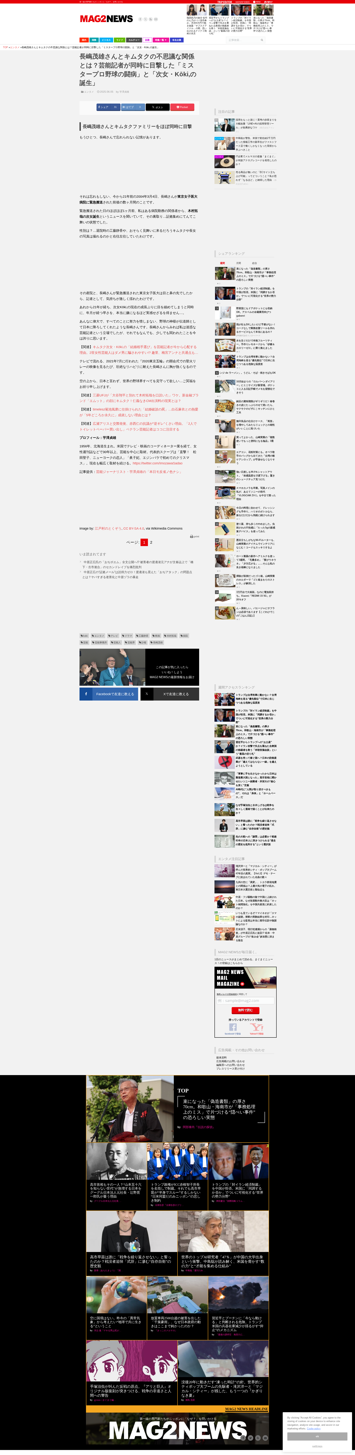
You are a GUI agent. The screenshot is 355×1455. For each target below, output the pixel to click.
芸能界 (131, 642)
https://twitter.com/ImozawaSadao (157, 463)
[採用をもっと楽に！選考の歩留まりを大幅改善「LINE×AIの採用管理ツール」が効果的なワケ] (225, 130)
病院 (185, 635)
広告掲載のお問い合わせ (230, 1061)
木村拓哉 (171, 635)
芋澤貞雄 (124, 91)
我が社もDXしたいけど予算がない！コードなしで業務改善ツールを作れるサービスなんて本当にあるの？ (256, 328)
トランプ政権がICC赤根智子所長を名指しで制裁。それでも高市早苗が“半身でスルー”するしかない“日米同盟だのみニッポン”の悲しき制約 (176, 1192)
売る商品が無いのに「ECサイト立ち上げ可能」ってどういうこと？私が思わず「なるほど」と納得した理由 (256, 176)
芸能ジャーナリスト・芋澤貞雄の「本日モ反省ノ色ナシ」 (139, 472)
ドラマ (128, 635)
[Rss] (150, 19)
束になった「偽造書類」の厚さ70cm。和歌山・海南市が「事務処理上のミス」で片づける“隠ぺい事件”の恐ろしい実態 (263, 24)
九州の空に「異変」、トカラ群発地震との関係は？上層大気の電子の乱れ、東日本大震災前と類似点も (256, 886)
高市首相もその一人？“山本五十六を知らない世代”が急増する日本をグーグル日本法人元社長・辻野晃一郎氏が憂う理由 (115, 1190)
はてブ (129, 107)
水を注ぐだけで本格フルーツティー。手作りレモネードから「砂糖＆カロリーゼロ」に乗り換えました (255, 344)
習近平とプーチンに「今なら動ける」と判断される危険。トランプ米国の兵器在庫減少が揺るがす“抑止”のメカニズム (237, 1324)
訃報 (143, 642)
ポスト (159, 107)
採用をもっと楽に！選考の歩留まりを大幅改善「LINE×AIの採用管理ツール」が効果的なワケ (256, 123)
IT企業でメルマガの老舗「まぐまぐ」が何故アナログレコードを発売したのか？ (256, 160)
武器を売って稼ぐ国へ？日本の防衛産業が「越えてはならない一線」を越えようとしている (256, 761)
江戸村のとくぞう (108, 528)
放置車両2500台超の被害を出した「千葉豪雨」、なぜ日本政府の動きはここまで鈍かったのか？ (176, 1322)
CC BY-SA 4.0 (133, 528)
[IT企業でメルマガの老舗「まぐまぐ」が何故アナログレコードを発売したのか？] (225, 167)
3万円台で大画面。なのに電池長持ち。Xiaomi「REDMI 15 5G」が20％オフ (255, 596)
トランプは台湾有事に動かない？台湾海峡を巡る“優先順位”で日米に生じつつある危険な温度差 (255, 360)
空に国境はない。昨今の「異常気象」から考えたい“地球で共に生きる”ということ (115, 1322)
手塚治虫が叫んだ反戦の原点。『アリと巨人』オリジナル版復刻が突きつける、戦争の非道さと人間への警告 (130, 1390)
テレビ (114, 635)
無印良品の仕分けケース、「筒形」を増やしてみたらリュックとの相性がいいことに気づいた (255, 425)
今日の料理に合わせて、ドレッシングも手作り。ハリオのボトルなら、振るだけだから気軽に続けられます (255, 511)
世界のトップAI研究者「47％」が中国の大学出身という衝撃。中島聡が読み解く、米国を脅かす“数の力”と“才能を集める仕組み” (222, 1261)
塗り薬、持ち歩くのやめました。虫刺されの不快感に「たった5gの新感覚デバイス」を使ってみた (255, 528)
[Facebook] (140, 19)
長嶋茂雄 (158, 642)
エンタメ (89, 91)
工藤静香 (143, 635)
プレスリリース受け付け (230, 1068)
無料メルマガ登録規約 (227, 994)
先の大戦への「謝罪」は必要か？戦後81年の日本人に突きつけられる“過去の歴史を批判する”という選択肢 (256, 840)
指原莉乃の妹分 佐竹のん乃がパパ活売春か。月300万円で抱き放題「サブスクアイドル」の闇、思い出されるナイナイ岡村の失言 (197, 25)
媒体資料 (221, 1057)
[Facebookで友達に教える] (109, 688)
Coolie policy (314, 1428)
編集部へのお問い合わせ (230, 1064)
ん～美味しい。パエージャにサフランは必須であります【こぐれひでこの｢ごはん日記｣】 (255, 612)
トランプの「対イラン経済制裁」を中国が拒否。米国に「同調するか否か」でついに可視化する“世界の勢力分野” (241, 24)
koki (85, 635)
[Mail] (156, 19)
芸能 (85, 642)
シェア (104, 107)
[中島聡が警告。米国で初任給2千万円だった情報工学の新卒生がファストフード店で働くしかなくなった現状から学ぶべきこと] (225, 149)
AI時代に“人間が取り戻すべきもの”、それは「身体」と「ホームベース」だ (255, 793)
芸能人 (117, 642)
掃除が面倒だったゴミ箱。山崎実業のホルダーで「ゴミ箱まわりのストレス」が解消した (255, 580)
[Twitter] (145, 19)
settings (317, 1446)
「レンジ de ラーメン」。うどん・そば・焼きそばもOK (245, 372)
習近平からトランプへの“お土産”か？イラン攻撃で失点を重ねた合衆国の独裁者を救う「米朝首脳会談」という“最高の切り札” (219, 25)
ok (317, 1436)
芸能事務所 (101, 642)
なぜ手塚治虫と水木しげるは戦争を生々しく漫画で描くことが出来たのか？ (255, 809)
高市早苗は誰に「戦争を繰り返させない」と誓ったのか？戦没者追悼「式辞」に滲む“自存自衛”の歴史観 (256, 824)
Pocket (183, 107)
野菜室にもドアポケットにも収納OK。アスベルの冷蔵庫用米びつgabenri (254, 312)
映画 (157, 635)
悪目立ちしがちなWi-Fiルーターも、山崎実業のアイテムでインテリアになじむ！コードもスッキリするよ (256, 544)
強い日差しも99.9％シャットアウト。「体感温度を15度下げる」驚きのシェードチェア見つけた (255, 475)
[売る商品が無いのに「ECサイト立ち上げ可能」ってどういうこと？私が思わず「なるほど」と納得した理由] (225, 183)
